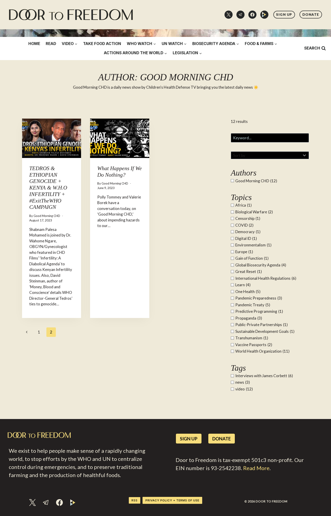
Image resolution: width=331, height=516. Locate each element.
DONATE (310, 14)
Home (34, 43)
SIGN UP (284, 14)
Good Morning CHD (47, 216)
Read (51, 43)
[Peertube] (264, 15)
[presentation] (51, 138)
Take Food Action (102, 43)
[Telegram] (240, 15)
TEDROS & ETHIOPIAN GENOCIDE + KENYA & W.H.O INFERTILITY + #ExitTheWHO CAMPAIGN (48, 187)
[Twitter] (228, 15)
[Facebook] (252, 15)
